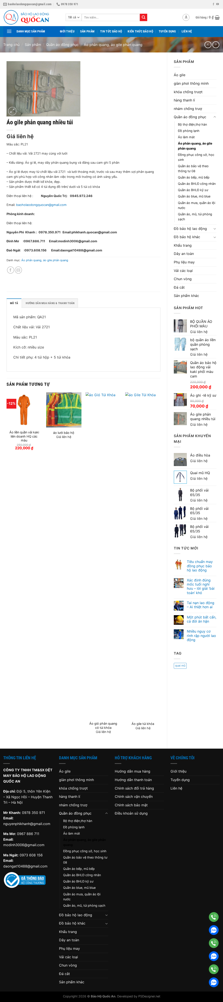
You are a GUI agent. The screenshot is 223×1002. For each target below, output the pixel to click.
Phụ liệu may (184, 262)
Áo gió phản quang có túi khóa (103, 725)
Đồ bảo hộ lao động (190, 228)
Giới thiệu (67, 31)
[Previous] (6, 567)
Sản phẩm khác (186, 295)
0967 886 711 (28, 834)
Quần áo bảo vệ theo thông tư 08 (193, 168)
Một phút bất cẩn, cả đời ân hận (201, 619)
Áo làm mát (186, 137)
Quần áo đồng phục (62, 44)
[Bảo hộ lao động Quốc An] (31, 17)
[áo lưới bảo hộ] (63, 410)
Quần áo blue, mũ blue (194, 196)
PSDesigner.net (149, 996)
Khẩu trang (183, 245)
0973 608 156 (31, 855)
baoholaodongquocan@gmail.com (41, 205)
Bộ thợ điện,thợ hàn (192, 124)
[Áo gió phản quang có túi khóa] (103, 555)
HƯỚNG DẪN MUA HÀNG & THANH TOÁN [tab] (50, 303)
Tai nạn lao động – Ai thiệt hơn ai (200, 605)
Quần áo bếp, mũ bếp (193, 177)
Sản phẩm (87, 31)
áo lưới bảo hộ (63, 432)
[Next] (160, 567)
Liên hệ (187, 31)
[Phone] (214, 917)
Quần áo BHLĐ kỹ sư (193, 190)
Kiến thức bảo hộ (140, 31)
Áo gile (179, 75)
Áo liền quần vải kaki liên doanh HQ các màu (24, 436)
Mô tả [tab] (14, 303)
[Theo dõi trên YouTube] (217, 4)
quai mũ (180, 665)
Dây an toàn (184, 253)
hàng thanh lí (184, 100)
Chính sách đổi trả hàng (134, 788)
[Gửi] (143, 17)
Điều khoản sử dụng (131, 813)
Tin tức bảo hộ (111, 31)
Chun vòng (183, 279)
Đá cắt (179, 287)
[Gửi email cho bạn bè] (18, 270)
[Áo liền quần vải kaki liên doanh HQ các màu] (24, 410)
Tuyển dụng (167, 31)
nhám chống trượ (188, 108)
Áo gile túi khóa (143, 724)
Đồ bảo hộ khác (187, 237)
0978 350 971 (33, 812)
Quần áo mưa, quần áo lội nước (196, 205)
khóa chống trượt (188, 92)
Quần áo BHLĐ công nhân (197, 183)
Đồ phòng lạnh (188, 131)
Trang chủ (11, 44)
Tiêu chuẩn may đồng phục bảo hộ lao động (200, 566)
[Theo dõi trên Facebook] (213, 4)
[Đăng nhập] (185, 17)
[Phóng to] (12, 111)
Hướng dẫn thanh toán (133, 780)
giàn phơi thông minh (191, 83)
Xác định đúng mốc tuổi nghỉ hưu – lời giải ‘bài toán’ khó (201, 586)
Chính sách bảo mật (131, 805)
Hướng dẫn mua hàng (132, 771)
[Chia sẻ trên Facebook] (10, 270)
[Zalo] (214, 930)
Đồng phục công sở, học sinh (196, 157)
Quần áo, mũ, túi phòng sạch (195, 216)
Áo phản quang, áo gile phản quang (113, 44)
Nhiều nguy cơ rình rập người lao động (201, 635)
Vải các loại (183, 270)
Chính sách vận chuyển (134, 796)
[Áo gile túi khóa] (142, 555)
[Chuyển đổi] (214, 117)
